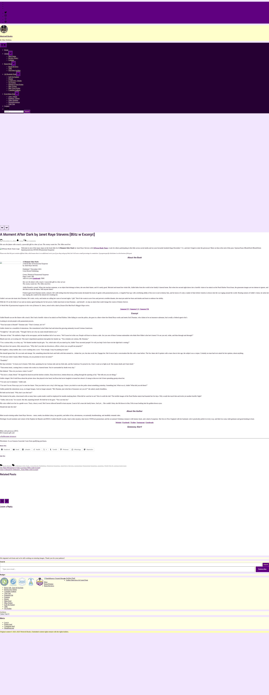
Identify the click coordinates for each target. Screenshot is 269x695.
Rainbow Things (14, 98)
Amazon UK (144, 309)
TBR (10, 68)
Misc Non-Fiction (14, 88)
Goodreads (36, 278)
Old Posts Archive (14, 70)
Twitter (133, 422)
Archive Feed (70, 578)
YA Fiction (12, 82)
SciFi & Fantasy (13, 77)
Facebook (125, 422)
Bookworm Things (10, 589)
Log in (6, 622)
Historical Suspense (53, 466)
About (6, 54)
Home (6, 2)
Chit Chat (11, 104)
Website (118, 422)
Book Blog (8, 64)
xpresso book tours (120, 466)
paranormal (78, 466)
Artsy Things (12, 96)
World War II (108, 466)
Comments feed (9, 626)
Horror (10, 79)
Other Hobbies (13, 100)
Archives (3, 612)
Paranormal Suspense (90, 466)
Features (7, 597)
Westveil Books (6, 36)
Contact (6, 8)
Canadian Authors (14, 90)
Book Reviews (13, 67)
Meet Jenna (12, 56)
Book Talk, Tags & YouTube (13, 588)
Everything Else (9, 94)
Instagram (140, 422)
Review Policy (9, 4)
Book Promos (7, 466)
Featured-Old (8, 595)
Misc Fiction (12, 86)
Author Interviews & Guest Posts (77, 580)
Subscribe (262, 569)
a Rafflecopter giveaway (8, 436)
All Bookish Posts (10, 74)
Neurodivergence (14, 102)
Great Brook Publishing (38, 466)
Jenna (21, 241)
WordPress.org (9, 628)
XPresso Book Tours (100, 248)
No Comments (31, 241)
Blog (45, 582)
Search (2, 562)
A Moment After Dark (22, 466)
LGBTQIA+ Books (15, 81)
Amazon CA (134, 309)
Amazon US (124, 309)
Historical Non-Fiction (15, 84)
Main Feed (7, 601)
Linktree (7, 6)
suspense (101, 466)
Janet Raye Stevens (67, 466)
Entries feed (8, 624)
